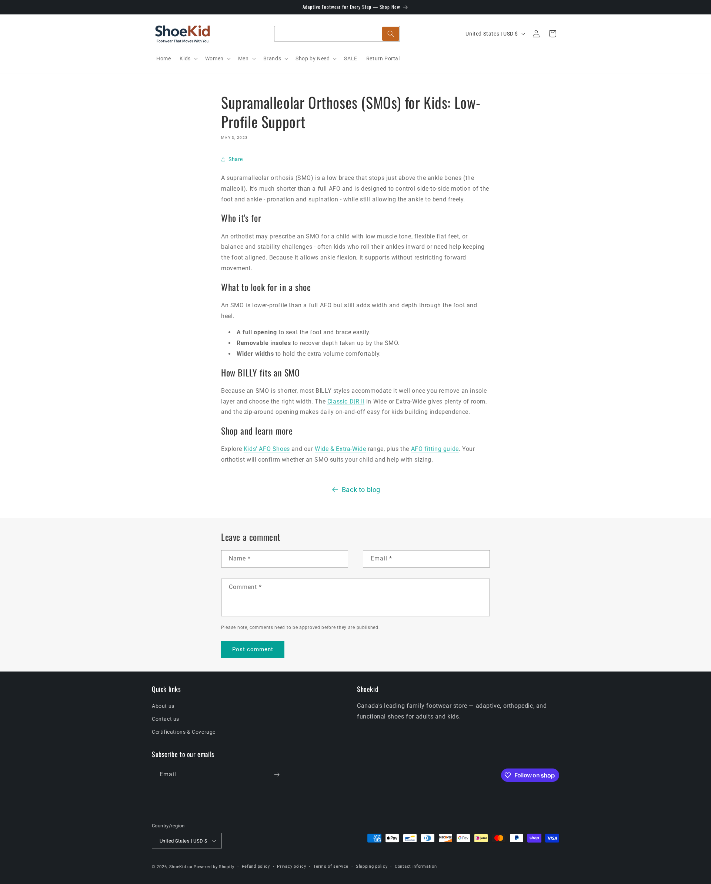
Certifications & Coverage (184, 732)
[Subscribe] (276, 774)
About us (163, 706)
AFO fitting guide (435, 448)
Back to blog (361, 489)
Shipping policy (372, 866)
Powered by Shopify (214, 866)
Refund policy (256, 866)
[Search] (390, 34)
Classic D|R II (345, 401)
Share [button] (235, 159)
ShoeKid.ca (181, 866)
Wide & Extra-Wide (340, 448)
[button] (187, 58)
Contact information (416, 866)
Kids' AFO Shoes (267, 448)
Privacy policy (291, 866)
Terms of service (330, 866)
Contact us (165, 719)
